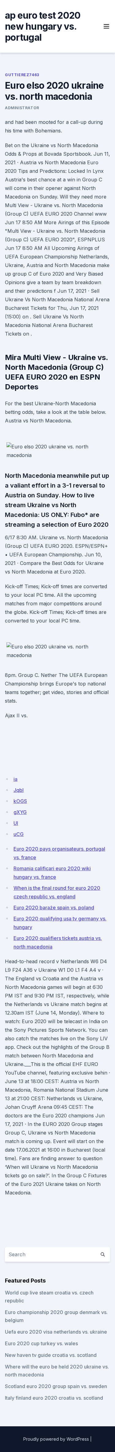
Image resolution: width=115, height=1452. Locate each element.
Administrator (22, 108)
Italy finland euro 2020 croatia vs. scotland (54, 1398)
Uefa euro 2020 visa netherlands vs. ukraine (56, 1332)
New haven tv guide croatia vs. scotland (51, 1355)
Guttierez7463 (22, 74)
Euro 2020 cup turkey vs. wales (41, 1343)
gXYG (20, 812)
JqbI (18, 790)
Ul (15, 823)
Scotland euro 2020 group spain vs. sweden (56, 1386)
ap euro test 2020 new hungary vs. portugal (42, 26)
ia (15, 779)
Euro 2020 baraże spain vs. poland (53, 907)
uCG (18, 834)
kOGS (20, 801)
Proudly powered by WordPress (56, 1439)
